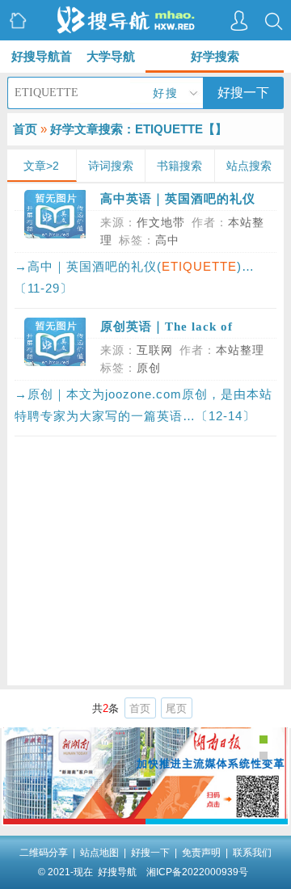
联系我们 (252, 852)
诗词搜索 (110, 165)
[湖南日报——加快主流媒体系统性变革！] (146, 814)
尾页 (176, 708)
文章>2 (41, 165)
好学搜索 (215, 56)
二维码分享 (43, 852)
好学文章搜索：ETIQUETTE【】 (138, 129)
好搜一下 (243, 92)
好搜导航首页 (41, 61)
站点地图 (99, 852)
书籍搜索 (179, 165)
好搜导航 (117, 872)
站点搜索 (249, 165)
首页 (25, 129)
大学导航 (110, 56)
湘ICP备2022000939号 (197, 872)
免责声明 (201, 852)
